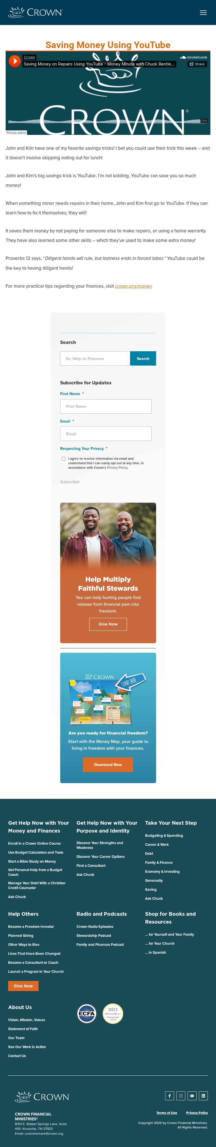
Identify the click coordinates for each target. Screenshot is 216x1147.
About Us (20, 1007)
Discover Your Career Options (100, 856)
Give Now (23, 986)
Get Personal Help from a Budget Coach (35, 872)
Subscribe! (69, 482)
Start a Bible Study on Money (32, 861)
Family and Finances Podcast (100, 944)
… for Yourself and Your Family (169, 934)
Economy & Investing (162, 871)
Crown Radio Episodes (94, 926)
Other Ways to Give (23, 944)
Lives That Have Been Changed (34, 953)
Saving (151, 889)
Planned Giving (20, 935)
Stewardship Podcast (93, 935)
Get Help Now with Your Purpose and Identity (107, 826)
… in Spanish (155, 952)
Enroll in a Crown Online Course (34, 843)
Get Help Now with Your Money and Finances (38, 826)
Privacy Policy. (117, 467)
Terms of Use (166, 1112)
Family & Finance (159, 862)
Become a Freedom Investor (31, 926)
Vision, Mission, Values (26, 1019)
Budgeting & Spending (164, 835)
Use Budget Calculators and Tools (35, 852)
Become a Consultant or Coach (33, 962)
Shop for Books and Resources (170, 917)
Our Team (16, 1037)
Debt (149, 853)
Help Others (23, 913)
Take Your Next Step (171, 822)
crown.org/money (133, 286)
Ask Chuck (17, 896)
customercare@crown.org (44, 1133)
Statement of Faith (23, 1028)
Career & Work (157, 844)
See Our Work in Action (27, 1046)
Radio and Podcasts (101, 913)
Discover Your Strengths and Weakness (99, 845)
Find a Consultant (90, 865)
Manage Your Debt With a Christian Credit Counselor (37, 885)
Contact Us (17, 1055)
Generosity (154, 880)
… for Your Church (160, 943)
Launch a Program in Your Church (36, 971)
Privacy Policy (197, 1112)
